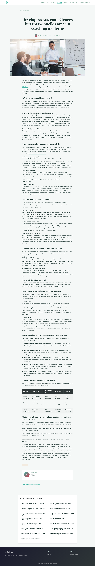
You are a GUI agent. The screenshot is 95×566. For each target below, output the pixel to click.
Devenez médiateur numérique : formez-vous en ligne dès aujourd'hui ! (61, 528)
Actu (48, 2)
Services (87, 2)
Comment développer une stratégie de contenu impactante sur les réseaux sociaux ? (33, 509)
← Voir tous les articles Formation (31, 484)
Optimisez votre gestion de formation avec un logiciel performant (33, 533)
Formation (59, 2)
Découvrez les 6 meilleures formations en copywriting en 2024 (32, 528)
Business (53, 2)
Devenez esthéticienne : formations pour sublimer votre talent (31, 519)
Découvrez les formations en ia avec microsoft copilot (33, 514)
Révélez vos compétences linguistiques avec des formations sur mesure (61, 509)
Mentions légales (74, 554)
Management (73, 2)
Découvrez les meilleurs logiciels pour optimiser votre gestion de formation (31, 524)
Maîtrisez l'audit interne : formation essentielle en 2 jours (59, 519)
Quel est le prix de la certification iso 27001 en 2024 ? (62, 514)
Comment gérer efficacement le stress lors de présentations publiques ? (61, 533)
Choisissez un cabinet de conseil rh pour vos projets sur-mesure (32, 504)
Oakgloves (9, 552)
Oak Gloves (25, 87)
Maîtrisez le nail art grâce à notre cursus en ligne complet (61, 504)
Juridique (66, 2)
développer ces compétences (37, 154)
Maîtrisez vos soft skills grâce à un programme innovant (62, 524)
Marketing (81, 2)
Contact (72, 556)
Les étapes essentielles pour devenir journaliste (30, 538)
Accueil (43, 2)
